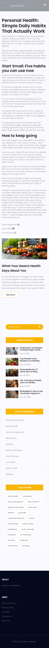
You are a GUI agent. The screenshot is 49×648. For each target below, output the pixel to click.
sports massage (27, 529)
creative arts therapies (16, 518)
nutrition (32, 518)
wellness (11, 513)
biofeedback (12, 529)
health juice (23, 540)
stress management (15, 502)
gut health (22, 513)
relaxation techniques (16, 507)
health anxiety (13, 524)
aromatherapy (25, 535)
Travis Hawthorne (9, 224)
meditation (12, 535)
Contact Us (7, 616)
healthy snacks (28, 524)
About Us (6, 620)
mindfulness (27, 496)
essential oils (12, 546)
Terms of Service (9, 603)
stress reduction (33, 502)
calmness (11, 540)
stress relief (32, 507)
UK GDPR (5, 612)
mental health (13, 496)
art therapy (26, 546)
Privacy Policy (8, 607)
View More (10, 295)
